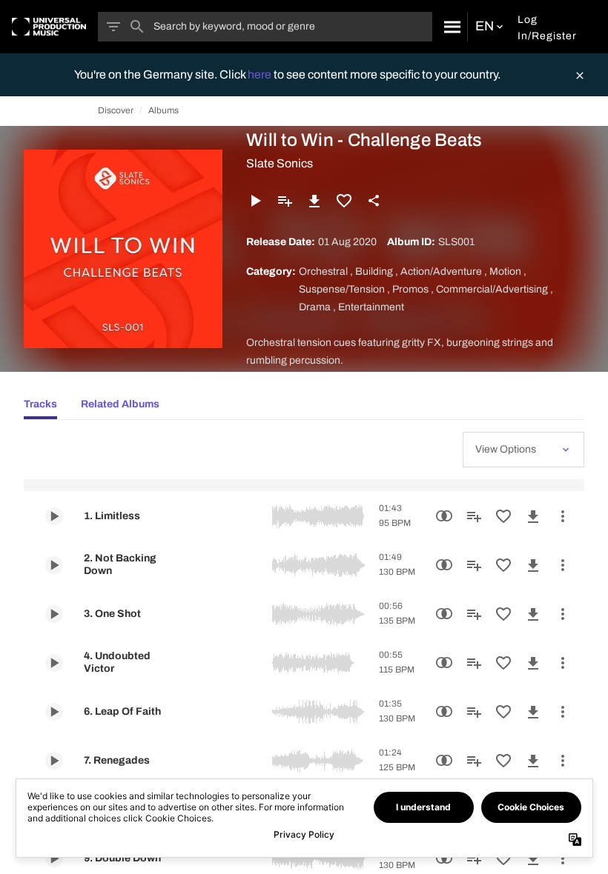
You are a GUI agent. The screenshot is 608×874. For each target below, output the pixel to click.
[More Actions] (563, 516)
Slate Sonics (279, 163)
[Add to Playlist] (285, 201)
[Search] (449, 26)
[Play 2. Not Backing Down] (54, 565)
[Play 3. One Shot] (54, 614)
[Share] (374, 201)
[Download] (314, 201)
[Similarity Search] (444, 516)
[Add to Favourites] (344, 201)
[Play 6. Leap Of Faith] (54, 712)
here (261, 74)
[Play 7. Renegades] (54, 760)
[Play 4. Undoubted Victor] (54, 663)
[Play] (255, 201)
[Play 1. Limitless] (54, 516)
